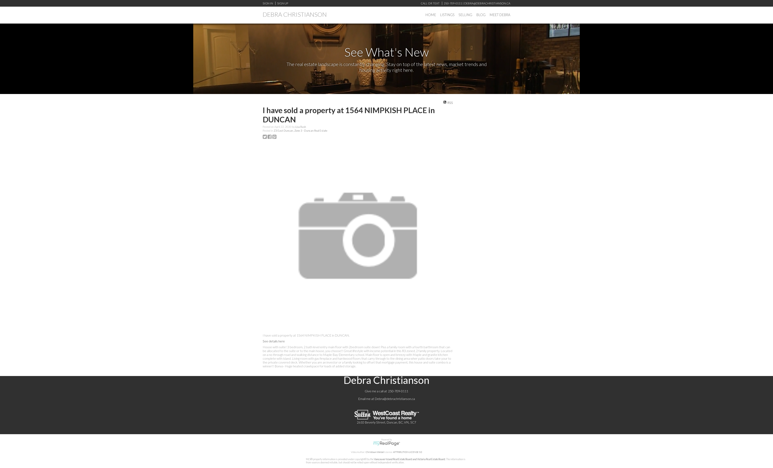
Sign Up (282, 3)
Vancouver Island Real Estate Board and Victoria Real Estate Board (409, 459)
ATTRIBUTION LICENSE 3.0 (407, 452)
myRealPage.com (386, 443)
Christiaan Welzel (375, 452)
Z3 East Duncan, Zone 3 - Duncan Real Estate (300, 130)
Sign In (268, 3)
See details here (274, 341)
